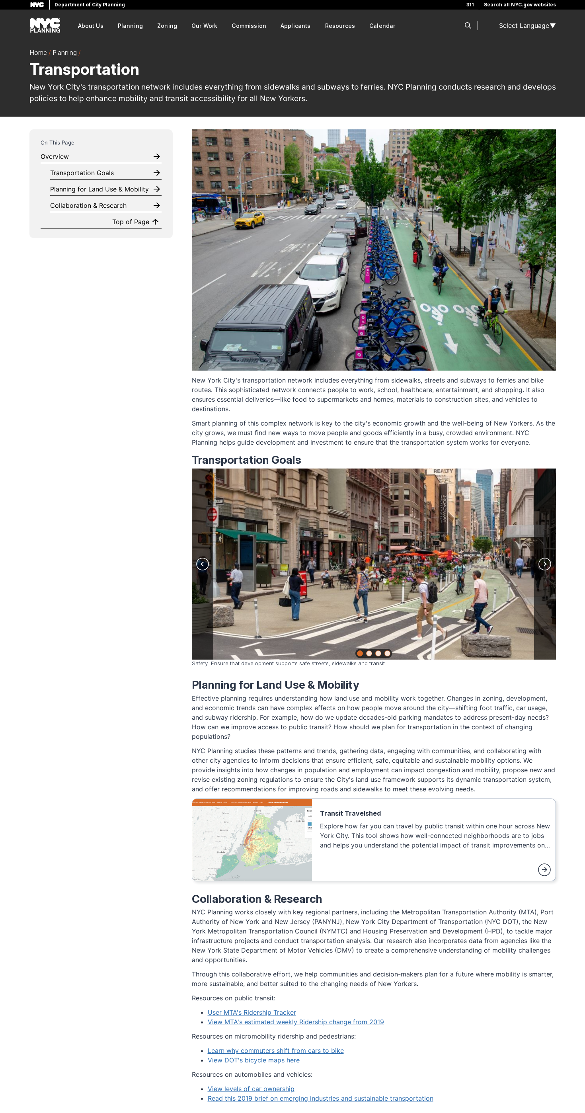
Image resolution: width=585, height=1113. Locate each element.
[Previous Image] (202, 564)
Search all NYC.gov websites (520, 5)
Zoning (167, 25)
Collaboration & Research (88, 205)
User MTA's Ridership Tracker (252, 1012)
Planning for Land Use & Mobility (99, 189)
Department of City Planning (90, 5)
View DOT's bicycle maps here (254, 1060)
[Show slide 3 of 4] (378, 653)
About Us (90, 25)
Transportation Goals (82, 173)
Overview (55, 156)
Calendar (382, 25)
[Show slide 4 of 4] (387, 653)
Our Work (204, 25)
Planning (130, 25)
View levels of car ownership (251, 1089)
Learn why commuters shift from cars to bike (276, 1050)
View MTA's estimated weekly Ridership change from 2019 (296, 1022)
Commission (249, 25)
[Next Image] (545, 564)
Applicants (296, 25)
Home (38, 53)
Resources (340, 25)
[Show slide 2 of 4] (369, 653)
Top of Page (130, 222)
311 (470, 5)
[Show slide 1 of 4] (360, 653)
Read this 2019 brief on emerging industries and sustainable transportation (320, 1098)
